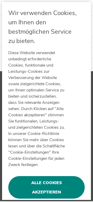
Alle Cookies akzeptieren (46, 187)
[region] (46, 101)
